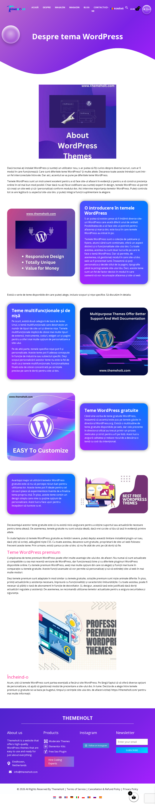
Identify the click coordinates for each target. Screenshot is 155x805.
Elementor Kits (57, 746)
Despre (47, 7)
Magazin (60, 7)
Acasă (35, 7)
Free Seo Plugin (57, 751)
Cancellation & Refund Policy (104, 789)
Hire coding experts (55, 761)
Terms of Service (76, 789)
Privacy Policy (130, 789)
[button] (126, 7)
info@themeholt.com (26, 772)
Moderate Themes (59, 741)
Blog (86, 7)
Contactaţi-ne (100, 9)
